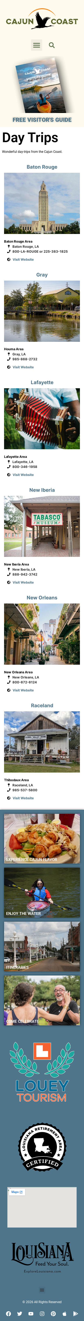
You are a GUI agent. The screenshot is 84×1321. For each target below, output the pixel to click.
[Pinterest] (53, 1314)
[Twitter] (19, 1314)
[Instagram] (42, 1314)
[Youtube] (31, 1314)
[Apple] (64, 1314)
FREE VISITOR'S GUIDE (42, 119)
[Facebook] (8, 1314)
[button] (36, 45)
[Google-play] (76, 1314)
